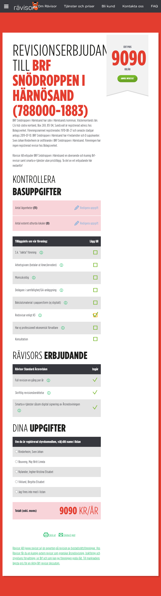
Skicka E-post (69, 535)
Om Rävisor (47, 6)
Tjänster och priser (79, 6)
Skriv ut (52, 535)
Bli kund (108, 6)
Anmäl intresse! (127, 78)
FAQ (154, 6)
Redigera (88, 208)
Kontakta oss (133, 6)
